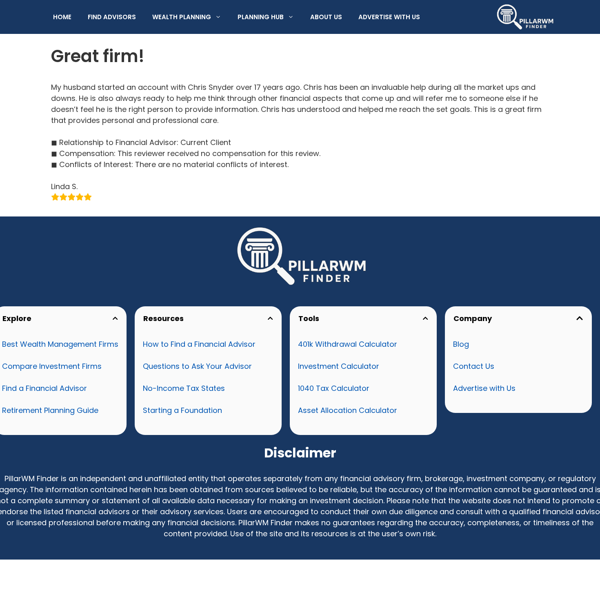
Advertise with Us (389, 17)
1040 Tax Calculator (333, 388)
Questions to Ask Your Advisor (197, 366)
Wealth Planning (181, 17)
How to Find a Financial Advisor (199, 344)
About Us (326, 17)
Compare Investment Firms (52, 366)
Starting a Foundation (182, 410)
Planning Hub (261, 17)
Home (62, 17)
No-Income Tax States (184, 388)
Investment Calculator (338, 366)
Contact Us (473, 366)
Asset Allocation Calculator (347, 410)
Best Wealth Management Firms (60, 344)
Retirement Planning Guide (50, 410)
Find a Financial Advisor (44, 388)
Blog (461, 344)
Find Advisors (112, 17)
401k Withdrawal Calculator (347, 344)
